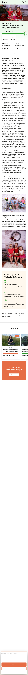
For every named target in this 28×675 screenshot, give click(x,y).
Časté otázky (20, 53)
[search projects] (23, 2)
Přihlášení (18, 2)
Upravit (13, 671)
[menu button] (25, 2)
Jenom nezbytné (14, 668)
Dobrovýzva (13, 53)
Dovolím (14, 664)
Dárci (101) (7, 53)
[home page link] (4, 2)
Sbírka (3, 53)
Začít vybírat (14, 374)
